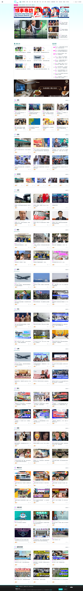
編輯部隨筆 (53, 1)
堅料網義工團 (21, 586)
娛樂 (45, 1)
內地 (40, 1)
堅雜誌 (64, 1)
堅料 (57, 1)
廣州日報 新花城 (31, 586)
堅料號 (67, 1)
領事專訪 (23, 1)
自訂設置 (65, 589)
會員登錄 (80, 1)
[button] (17, 36)
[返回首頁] (16, 1)
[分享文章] (45, 36)
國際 (37, 1)
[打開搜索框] (74, 2)
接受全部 (60, 589)
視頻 (32, 1)
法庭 (30, 1)
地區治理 (60, 1)
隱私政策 (51, 589)
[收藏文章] (44, 36)
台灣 (43, 1)
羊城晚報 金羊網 (25, 586)
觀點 (35, 1)
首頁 (20, 1)
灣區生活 (48, 1)
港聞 (27, 1)
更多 (66, 586)
